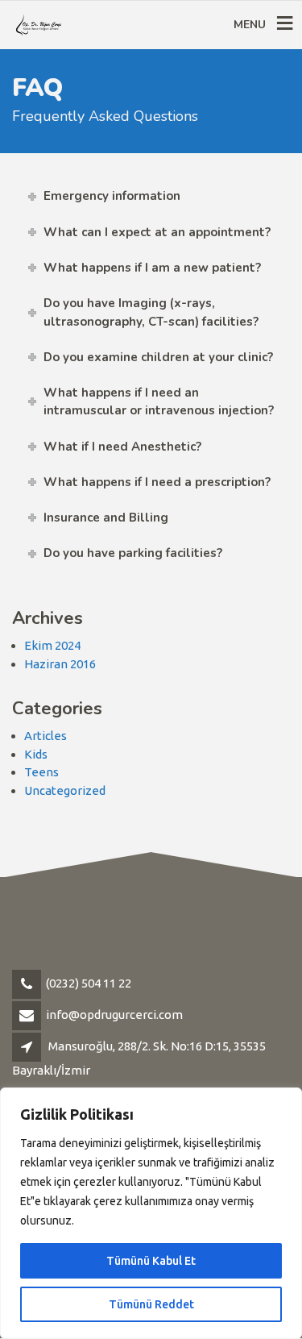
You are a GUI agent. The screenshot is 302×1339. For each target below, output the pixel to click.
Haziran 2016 (60, 664)
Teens (41, 772)
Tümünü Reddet (151, 1304)
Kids (36, 754)
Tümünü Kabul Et (151, 1260)
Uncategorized (64, 790)
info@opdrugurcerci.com (114, 1014)
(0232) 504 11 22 (88, 983)
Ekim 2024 (52, 645)
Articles (45, 735)
